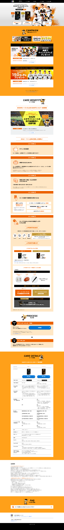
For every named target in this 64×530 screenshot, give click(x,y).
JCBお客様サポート (13, 520)
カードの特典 (28, 1)
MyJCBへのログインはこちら (18, 261)
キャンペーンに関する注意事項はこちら (31, 91)
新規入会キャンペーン (21, 1)
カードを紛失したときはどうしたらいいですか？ (24, 507)
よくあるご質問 (49, 1)
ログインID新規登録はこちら (16, 333)
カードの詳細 (42, 1)
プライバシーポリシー (24, 516)
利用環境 (30, 516)
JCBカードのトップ (16, 516)
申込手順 (34, 1)
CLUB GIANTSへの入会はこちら (27, 131)
